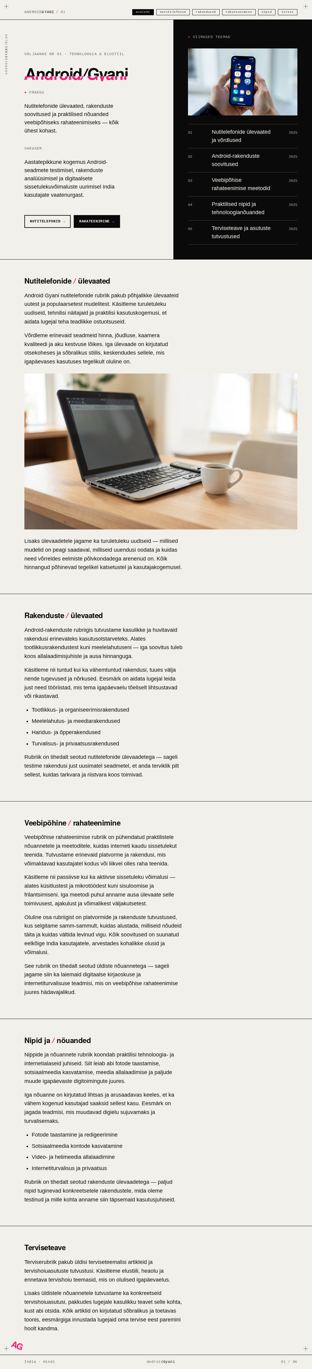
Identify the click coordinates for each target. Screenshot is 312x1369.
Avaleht (143, 12)
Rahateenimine (239, 12)
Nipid (267, 12)
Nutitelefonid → (47, 221)
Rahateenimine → (97, 221)
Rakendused (206, 12)
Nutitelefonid (173, 12)
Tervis (288, 12)
